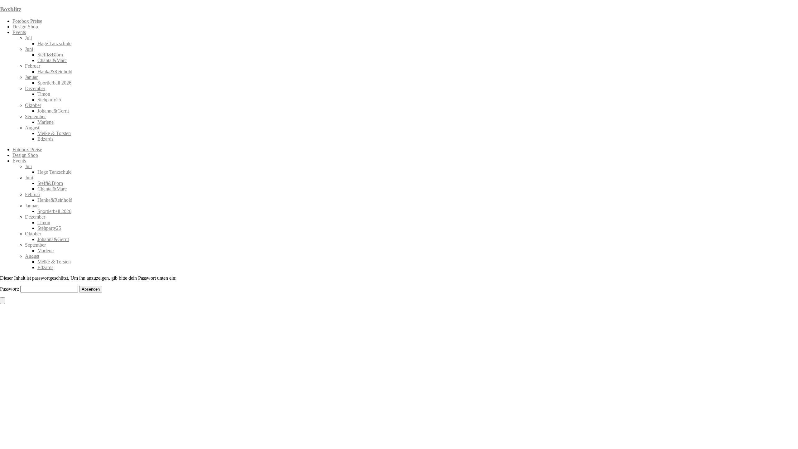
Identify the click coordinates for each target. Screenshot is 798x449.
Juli (28, 38)
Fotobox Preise (27, 21)
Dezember (35, 88)
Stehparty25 (49, 99)
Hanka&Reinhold (54, 71)
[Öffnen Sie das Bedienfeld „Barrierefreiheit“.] (2, 300)
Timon (43, 94)
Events (19, 32)
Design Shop (25, 26)
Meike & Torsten (54, 133)
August (32, 127)
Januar (31, 77)
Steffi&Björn (50, 54)
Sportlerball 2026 (54, 82)
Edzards (45, 139)
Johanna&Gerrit (53, 110)
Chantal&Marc (52, 60)
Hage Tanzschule (54, 43)
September (35, 116)
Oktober (33, 105)
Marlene (45, 122)
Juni (29, 49)
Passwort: (10, 289)
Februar (32, 66)
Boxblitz (10, 9)
